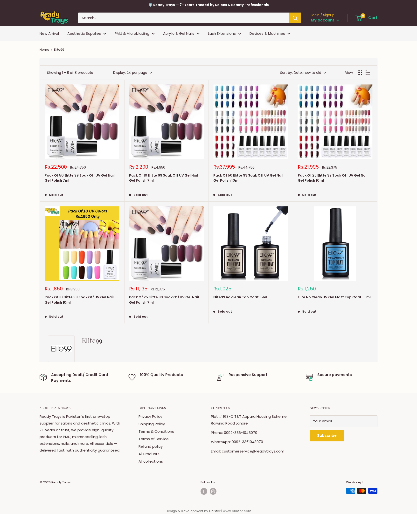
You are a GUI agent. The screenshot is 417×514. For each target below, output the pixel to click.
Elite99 (59, 49)
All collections (151, 461)
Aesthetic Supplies (84, 33)
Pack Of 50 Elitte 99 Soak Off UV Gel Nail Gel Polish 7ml (80, 178)
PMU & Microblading (132, 33)
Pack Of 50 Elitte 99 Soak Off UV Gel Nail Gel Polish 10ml (248, 178)
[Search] (295, 18)
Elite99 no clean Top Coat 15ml (240, 297)
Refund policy (151, 446)
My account (323, 20)
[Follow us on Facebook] (204, 491)
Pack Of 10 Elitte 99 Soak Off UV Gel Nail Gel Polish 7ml (163, 178)
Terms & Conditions (156, 431)
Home (44, 49)
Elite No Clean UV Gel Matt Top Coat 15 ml (334, 297)
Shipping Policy (152, 423)
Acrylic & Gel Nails (178, 33)
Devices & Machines (267, 33)
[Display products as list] (368, 72)
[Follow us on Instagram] (213, 491)
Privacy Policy (150, 416)
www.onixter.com (237, 511)
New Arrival (49, 33)
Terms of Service (154, 438)
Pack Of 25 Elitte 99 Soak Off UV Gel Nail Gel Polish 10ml (333, 178)
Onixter (215, 511)
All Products (149, 453)
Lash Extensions (222, 33)
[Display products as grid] (360, 72)
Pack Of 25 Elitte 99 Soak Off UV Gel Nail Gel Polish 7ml (164, 300)
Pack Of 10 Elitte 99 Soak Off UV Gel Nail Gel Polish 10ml (79, 300)
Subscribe (327, 435)
